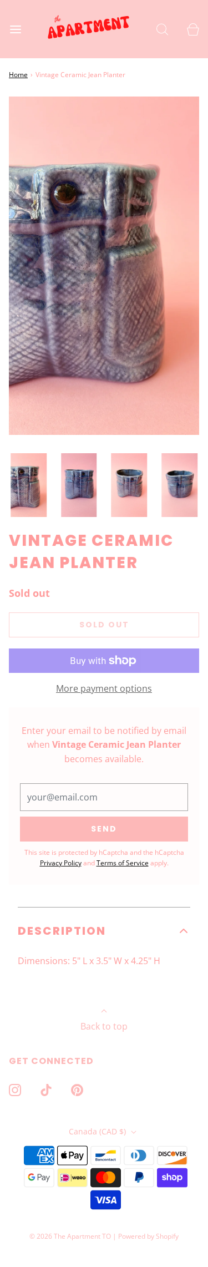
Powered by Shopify (148, 1236)
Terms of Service (123, 863)
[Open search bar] (162, 29)
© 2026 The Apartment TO (70, 1236)
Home (18, 74)
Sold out (104, 624)
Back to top (104, 1026)
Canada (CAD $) (98, 1131)
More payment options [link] (104, 688)
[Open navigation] (15, 29)
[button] (28, 485)
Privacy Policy (61, 863)
